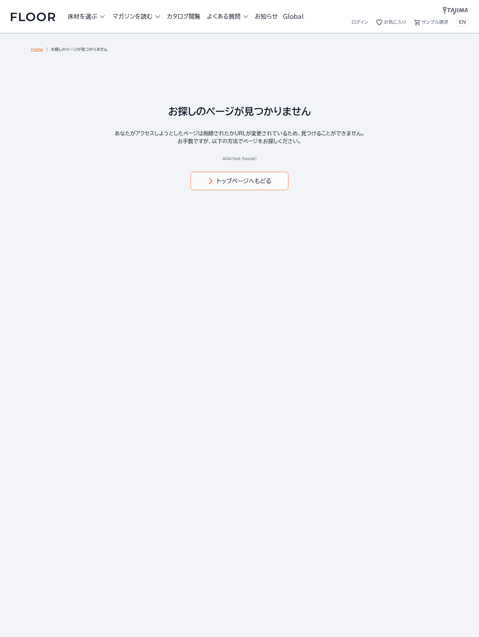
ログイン (360, 22)
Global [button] (293, 16)
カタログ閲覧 (183, 16)
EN (462, 22)
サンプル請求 (435, 22)
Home (37, 49)
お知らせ (266, 16)
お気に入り (395, 22)
